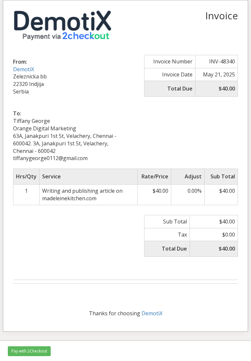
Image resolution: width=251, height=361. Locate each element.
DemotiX (23, 69)
